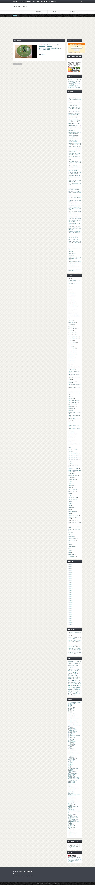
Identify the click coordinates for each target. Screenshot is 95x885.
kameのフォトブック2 (72, 804)
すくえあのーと (70, 805)
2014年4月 (70, 614)
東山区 (74, 689)
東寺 (71, 689)
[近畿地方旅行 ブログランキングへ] (72, 856)
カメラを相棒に (70, 766)
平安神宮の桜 (71, 251)
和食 (70, 685)
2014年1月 (70, 620)
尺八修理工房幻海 (71, 748)
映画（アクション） (72, 491)
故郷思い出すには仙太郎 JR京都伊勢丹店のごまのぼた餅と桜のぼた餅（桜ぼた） (75, 192)
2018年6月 (70, 566)
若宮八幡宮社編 (71, 536)
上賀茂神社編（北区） (72, 322)
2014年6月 (70, 610)
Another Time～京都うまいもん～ (73, 713)
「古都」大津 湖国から (72, 820)
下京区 (75, 673)
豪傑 (69, 548)
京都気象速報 (71, 410)
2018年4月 (70, 570)
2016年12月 (71, 588)
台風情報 (70, 451)
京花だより (70, 711)
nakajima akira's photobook (72, 810)
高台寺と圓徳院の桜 (72, 253)
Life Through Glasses (71, 781)
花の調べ (69, 792)
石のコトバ (70, 767)
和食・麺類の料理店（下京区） (74, 455)
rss (81, 1)
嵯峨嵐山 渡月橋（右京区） (73, 475)
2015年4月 (70, 594)
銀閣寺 (71, 693)
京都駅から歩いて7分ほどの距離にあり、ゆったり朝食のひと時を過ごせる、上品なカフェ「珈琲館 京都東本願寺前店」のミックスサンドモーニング (75, 651)
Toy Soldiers (70, 765)
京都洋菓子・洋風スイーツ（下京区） (74, 678)
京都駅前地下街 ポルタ (72, 433)
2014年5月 (70, 612)
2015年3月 (70, 596)
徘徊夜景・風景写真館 (72, 774)
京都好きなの (70, 709)
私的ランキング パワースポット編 (75, 522)
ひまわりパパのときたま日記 (73, 819)
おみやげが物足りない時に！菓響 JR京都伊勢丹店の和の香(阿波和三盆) (74, 177)
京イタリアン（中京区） (73, 334)
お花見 (73, 663)
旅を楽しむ (70, 828)
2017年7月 (70, 578)
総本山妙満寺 (71, 532)
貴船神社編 (70, 550)
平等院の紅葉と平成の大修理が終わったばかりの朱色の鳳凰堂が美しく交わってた (75, 232)
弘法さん (74, 687)
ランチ (75, 669)
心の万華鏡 (70, 815)
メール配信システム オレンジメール (78, 52)
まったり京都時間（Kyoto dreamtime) (74, 702)
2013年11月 (71, 624)
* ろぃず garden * (71, 742)
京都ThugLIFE (70, 769)
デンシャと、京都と (71, 760)
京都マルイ (71, 677)
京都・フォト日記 (71, 710)
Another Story (70, 783)
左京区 (77, 685)
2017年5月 (70, 582)
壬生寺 (70, 461)
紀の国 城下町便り (71, 793)
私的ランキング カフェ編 (73, 520)
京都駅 (74, 680)
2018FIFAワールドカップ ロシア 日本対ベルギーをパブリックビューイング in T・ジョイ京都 (75, 104)
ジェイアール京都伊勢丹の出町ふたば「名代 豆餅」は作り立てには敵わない (75, 197)
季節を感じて (70, 808)
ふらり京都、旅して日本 (72, 744)
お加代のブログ (70, 761)
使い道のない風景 (71, 775)
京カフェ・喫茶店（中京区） (73, 338)
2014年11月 (71, 600)
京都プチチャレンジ (72, 404)
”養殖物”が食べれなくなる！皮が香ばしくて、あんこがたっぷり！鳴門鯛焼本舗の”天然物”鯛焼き (75, 140)
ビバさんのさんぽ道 (71, 737)
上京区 (70, 673)
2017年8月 (70, 576)
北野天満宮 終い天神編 (73, 449)
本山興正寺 (70, 495)
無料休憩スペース (72, 507)
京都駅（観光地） (72, 435)
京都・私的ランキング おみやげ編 (74, 87)
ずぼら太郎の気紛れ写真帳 (72, 832)
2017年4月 (70, 584)
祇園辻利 (43, 46)
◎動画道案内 (39, 11)
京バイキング (71, 340)
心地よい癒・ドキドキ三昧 (72, 830)
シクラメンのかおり (71, 707)
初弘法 (69, 683)
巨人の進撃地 (71, 477)
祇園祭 (70, 513)
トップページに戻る (17, 63)
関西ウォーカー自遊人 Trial (72, 814)
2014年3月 (70, 616)
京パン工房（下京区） (72, 342)
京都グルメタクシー (71, 749)
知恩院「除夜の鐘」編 (72, 511)
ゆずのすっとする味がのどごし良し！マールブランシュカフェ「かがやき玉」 (75, 158)
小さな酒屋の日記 (71, 730)
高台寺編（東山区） (72, 556)
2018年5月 (70, 568)
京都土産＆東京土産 (71, 728)
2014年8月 (70, 606)
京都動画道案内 (71, 408)
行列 (69, 542)
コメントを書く (49, 46)
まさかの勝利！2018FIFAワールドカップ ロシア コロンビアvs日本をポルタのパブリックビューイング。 (75, 120)
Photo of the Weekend (71, 795)
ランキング (71, 669)
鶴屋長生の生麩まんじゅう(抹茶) (74, 123)
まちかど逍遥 (70, 823)
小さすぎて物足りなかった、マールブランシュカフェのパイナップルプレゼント (75, 162)
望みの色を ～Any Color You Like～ (74, 794)
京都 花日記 (70, 712)
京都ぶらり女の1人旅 (71, 759)
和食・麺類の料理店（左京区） (74, 457)
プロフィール (71, 320)
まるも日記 (70, 738)
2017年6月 (70, 580)
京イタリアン (71, 330)
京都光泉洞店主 (70, 762)
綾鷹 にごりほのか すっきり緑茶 (74, 239)
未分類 (70, 493)
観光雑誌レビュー (72, 546)
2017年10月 (71, 572)
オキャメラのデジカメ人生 (72, 780)
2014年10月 (71, 602)
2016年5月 (70, 592)
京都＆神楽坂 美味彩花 (72, 703)
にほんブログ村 (70, 861)
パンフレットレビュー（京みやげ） (75, 316)
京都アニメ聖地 (71, 398)
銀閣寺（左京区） (72, 554)
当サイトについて (72, 487)
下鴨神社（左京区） (72, 324)
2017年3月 (70, 586)
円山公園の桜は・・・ (72, 245)
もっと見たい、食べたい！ (72, 739)
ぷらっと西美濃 (70, 756)
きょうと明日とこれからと (72, 758)
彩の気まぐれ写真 (71, 745)
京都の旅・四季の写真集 (72, 771)
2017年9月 (70, 574)
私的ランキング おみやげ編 (73, 515)
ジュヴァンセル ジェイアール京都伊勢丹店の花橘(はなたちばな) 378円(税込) (75, 258)
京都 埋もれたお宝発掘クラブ (21, 6)
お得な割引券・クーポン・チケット (75, 283)
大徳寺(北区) (71, 463)
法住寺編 (70, 503)
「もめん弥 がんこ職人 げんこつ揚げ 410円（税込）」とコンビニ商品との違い (75, 208)
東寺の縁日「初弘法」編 (73, 497)
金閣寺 (70, 552)
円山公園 (78, 682)
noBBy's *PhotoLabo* (71, 782)
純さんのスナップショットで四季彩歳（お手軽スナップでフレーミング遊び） (74, 812)
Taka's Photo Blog (71, 809)
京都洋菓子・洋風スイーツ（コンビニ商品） (51, 44)
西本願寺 (70, 544)
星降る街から (70, 818)
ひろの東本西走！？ (71, 825)
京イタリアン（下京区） (73, 332)
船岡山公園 (70, 534)
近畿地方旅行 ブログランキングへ (74, 857)
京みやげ (72, 675)
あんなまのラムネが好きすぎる (74, 94)
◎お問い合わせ (56, 11)
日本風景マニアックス (72, 776)
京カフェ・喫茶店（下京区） (73, 336)
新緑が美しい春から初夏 (73, 489)
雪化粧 (74, 693)
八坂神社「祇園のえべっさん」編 (74, 443)
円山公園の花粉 (71, 255)
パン (72, 668)
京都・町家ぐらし (71, 824)
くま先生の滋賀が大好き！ (72, 757)
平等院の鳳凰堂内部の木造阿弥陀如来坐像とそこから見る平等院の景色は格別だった (75, 228)
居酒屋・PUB (71, 473)
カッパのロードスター (72, 732)
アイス (40, 46)
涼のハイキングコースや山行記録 (73, 778)
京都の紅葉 (70, 396)
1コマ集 (70, 278)
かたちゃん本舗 (70, 734)
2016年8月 (70, 590)
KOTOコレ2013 (70, 764)
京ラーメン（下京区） (72, 348)
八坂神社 (70, 441)
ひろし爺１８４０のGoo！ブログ (73, 829)
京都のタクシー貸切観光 (72, 720)
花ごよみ (69, 706)
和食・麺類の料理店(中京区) (73, 453)
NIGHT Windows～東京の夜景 (73, 773)
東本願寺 (70, 501)
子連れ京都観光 (70, 727)
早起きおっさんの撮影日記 (72, 731)
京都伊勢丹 (75, 677)
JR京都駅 (77, 661)
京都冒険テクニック (72, 406)
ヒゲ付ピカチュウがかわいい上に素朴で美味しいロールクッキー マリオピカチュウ (75, 184)
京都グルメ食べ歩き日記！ (72, 729)
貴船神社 (76, 691)
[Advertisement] (47, 28)
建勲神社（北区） (72, 485)
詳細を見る (43, 54)
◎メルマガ (21, 11)
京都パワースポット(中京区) (73, 400)
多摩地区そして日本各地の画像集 (73, 777)
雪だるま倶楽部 (70, 740)
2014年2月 (70, 618)
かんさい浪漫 (70, 733)
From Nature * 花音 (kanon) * (73, 802)
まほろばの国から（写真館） (73, 816)
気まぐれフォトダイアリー (72, 827)
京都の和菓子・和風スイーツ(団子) (75, 384)
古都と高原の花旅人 (71, 708)
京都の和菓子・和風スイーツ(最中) (75, 387)
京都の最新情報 (70, 770)
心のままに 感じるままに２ (73, 817)
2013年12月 (71, 622)
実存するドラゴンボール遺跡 (73, 468)
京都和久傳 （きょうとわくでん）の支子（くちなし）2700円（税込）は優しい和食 (75, 242)
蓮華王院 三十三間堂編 (72, 538)
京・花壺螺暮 (70, 704)
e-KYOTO (69, 763)
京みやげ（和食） (72, 326)
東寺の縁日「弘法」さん (73, 499)
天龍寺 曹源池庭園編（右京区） (74, 465)
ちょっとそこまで (71, 743)
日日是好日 (70, 705)
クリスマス (70, 310)
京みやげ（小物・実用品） (73, 328)
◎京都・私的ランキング (73, 11)
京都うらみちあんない (72, 750)
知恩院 (70, 509)
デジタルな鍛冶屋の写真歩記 (73, 768)
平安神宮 (70, 481)
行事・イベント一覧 (72, 540)
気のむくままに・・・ (72, 803)
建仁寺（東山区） (72, 483)
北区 (71, 683)
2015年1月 (70, 598)
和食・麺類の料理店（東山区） (74, 459)
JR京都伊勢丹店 (71, 661)
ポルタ (76, 667)
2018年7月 (70, 564)
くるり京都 (70, 746)
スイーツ (72, 665)
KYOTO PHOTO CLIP (71, 741)
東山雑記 (69, 714)
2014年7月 (70, 608)
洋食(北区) (70, 505)
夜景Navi (69, 772)
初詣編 (70, 447)
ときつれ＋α (70, 826)
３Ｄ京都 (69, 747)
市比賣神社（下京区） (72, 479)
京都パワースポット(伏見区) (73, 402)
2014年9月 (70, 604)
